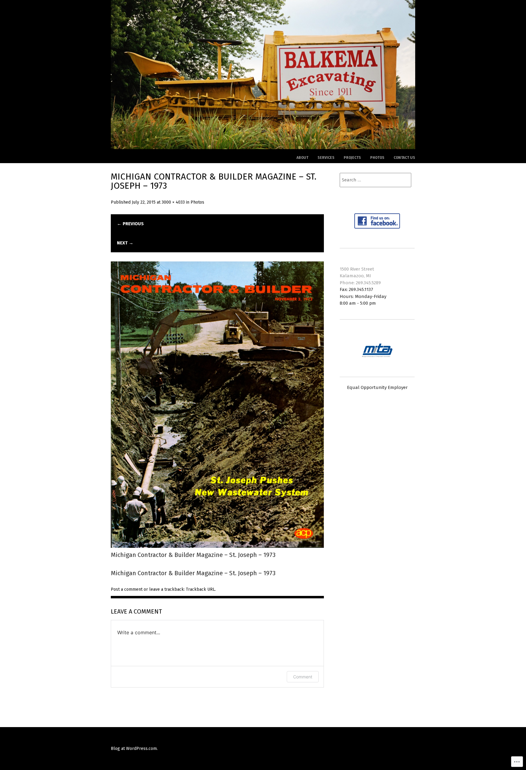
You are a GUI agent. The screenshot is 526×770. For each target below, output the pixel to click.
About (302, 158)
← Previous (130, 223)
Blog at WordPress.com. (134, 748)
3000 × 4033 (173, 202)
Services (326, 158)
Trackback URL (200, 589)
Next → (125, 243)
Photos (377, 158)
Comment (302, 676)
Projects (352, 158)
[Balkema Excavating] (263, 147)
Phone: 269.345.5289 (360, 282)
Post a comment (126, 589)
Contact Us (404, 158)
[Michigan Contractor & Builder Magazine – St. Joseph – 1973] (217, 545)
